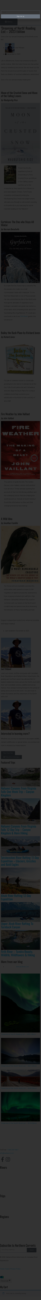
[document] (20, 650)
